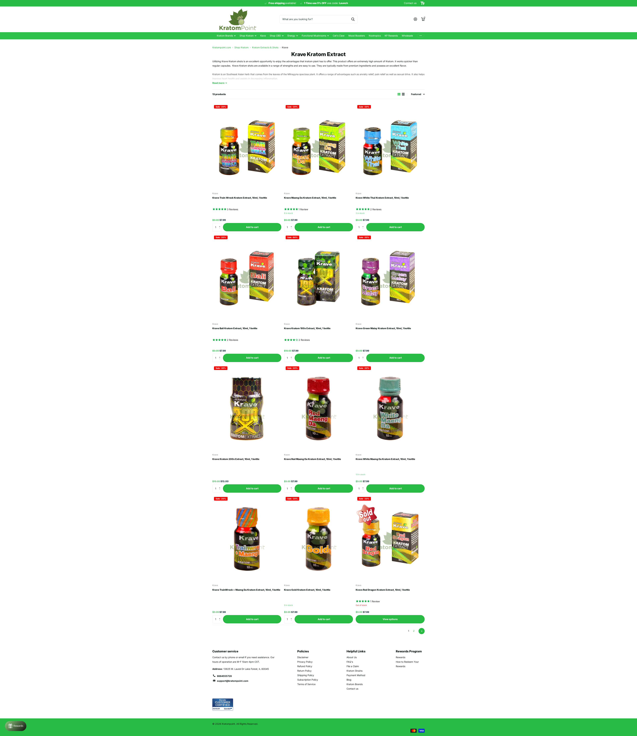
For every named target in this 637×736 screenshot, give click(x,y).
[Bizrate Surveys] (228, 709)
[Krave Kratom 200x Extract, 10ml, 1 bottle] (246, 408)
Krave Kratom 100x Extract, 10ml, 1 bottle (307, 328)
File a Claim (353, 666)
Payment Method (356, 675)
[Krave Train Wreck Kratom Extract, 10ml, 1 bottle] (246, 146)
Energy (291, 35)
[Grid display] (399, 94)
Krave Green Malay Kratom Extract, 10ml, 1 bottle (383, 328)
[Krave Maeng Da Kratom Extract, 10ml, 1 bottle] (318, 146)
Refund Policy (304, 666)
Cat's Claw (338, 35)
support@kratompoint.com (232, 680)
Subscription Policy (307, 679)
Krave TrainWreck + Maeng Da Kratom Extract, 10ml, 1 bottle (246, 589)
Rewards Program (409, 651)
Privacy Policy (305, 661)
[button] (220, 224)
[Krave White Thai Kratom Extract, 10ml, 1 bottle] (390, 146)
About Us (352, 657)
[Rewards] (15, 726)
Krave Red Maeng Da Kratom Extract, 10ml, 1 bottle (312, 459)
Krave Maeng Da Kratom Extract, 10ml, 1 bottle (310, 197)
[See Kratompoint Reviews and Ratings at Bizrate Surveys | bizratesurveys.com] (222, 705)
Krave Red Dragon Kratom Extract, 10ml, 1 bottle (383, 589)
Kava (263, 35)
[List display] (403, 94)
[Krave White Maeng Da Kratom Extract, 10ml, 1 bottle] (390, 408)
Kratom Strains (354, 670)
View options (390, 619)
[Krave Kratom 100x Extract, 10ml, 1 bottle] (318, 277)
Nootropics (375, 35)
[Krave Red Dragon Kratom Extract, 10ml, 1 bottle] (390, 538)
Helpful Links (356, 651)
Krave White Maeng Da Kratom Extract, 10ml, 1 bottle (385, 459)
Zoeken (352, 19)
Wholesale (407, 35)
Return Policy (304, 670)
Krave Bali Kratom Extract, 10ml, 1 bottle (234, 328)
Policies (303, 651)
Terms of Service (306, 684)
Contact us (352, 688)
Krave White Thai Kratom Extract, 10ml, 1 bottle (382, 197)
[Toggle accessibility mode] (423, 3)
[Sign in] (415, 19)
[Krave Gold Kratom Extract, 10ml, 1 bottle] (318, 538)
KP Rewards (391, 35)
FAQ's (350, 661)
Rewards (400, 657)
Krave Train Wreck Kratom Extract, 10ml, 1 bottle (239, 197)
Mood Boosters (356, 35)
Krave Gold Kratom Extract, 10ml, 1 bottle (307, 589)
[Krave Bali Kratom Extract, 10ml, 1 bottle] (246, 277)
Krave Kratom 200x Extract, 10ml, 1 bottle (235, 459)
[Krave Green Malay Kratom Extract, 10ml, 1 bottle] (390, 277)
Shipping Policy (305, 675)
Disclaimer (302, 657)
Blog (349, 679)
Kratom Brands (225, 35)
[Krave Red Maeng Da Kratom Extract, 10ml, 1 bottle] (318, 408)
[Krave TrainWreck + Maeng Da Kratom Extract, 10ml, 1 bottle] (246, 538)
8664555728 (224, 676)
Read (218, 82)
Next (422, 631)
